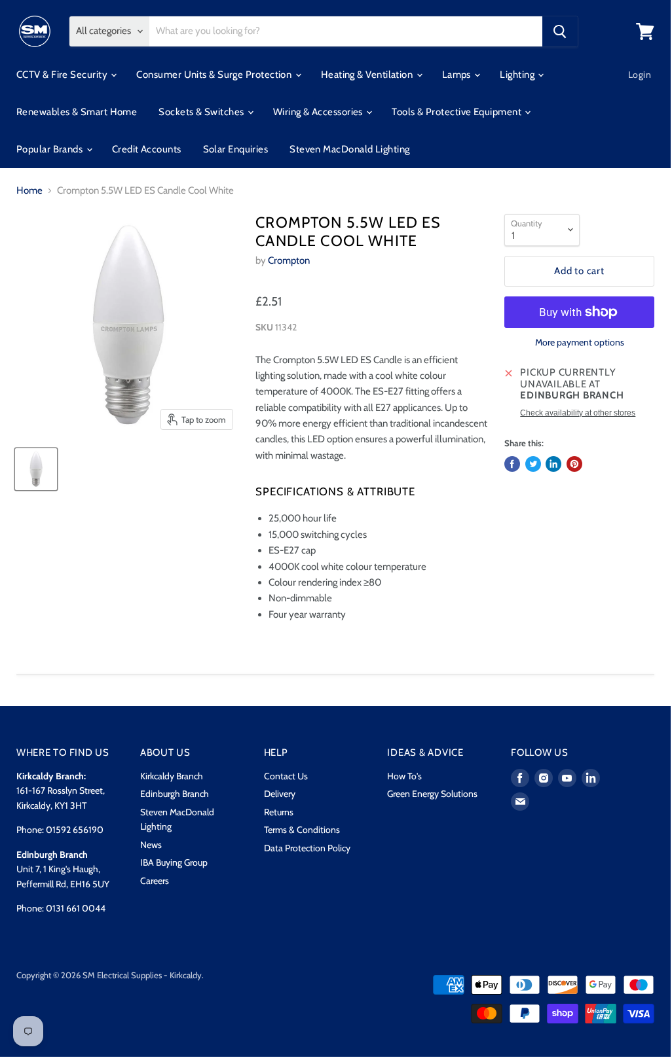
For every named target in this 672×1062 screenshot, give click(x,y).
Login (639, 74)
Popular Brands (50, 149)
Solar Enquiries (236, 149)
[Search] (560, 31)
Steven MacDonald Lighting (349, 149)
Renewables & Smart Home (76, 112)
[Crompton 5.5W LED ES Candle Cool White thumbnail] (36, 469)
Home (29, 190)
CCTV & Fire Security (62, 74)
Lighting (518, 74)
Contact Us (286, 776)
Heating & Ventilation (368, 74)
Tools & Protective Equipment (457, 112)
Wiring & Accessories (319, 112)
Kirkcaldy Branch (171, 776)
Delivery (279, 794)
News (151, 845)
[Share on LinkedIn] (553, 464)
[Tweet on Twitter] (533, 464)
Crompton (289, 260)
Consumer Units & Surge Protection (214, 74)
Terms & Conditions (302, 830)
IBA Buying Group (174, 862)
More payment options (579, 342)
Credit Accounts (146, 149)
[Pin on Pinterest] (574, 464)
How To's (404, 776)
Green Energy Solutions (432, 794)
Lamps (458, 74)
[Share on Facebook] (512, 464)
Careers (154, 881)
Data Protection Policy (307, 848)
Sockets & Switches (202, 112)
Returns (278, 812)
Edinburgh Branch (174, 794)
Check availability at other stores (577, 412)
